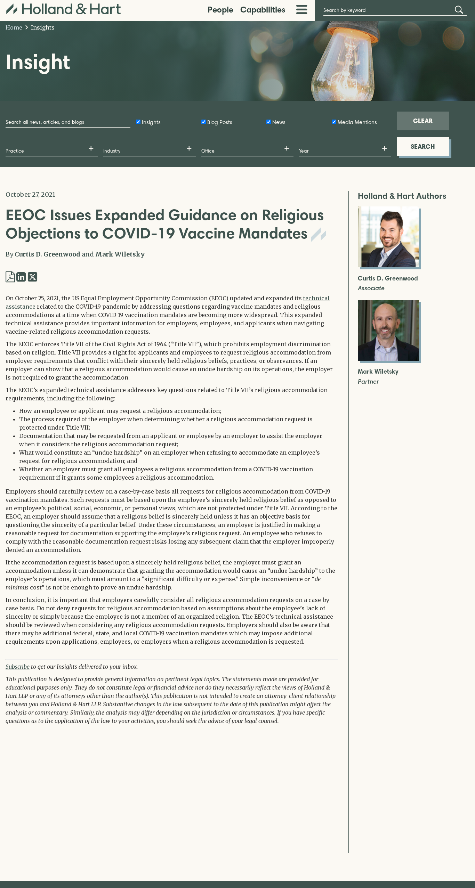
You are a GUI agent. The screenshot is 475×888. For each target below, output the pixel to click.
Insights (42, 27)
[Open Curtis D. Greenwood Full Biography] (388, 265)
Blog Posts (219, 122)
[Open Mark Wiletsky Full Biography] (388, 358)
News (278, 122)
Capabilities (262, 10)
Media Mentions (357, 122)
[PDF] (10, 277)
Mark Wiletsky (120, 254)
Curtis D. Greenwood (47, 254)
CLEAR (423, 121)
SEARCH (423, 146)
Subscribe (18, 666)
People (220, 10)
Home (14, 27)
